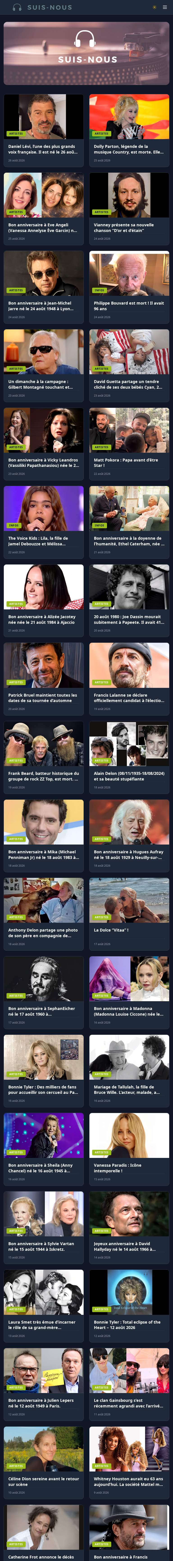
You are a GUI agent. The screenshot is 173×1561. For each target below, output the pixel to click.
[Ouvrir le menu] (164, 7)
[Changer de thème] (154, 7)
